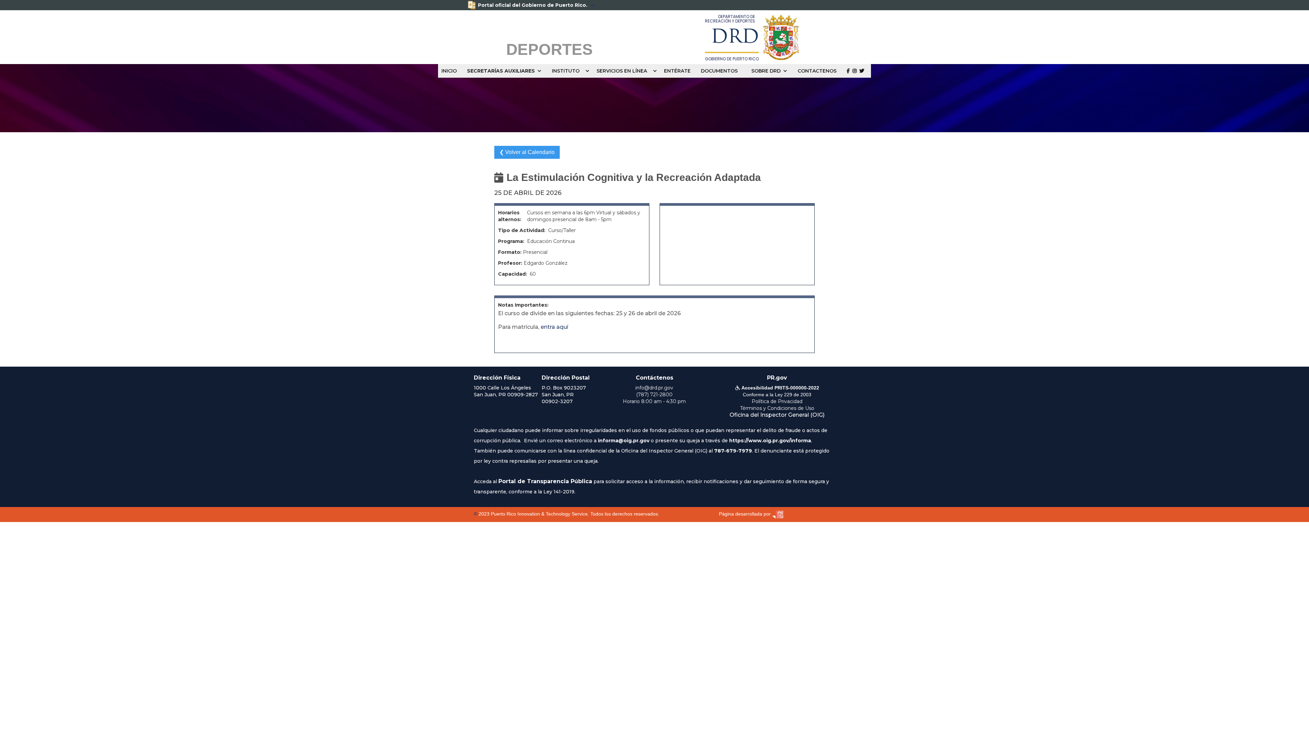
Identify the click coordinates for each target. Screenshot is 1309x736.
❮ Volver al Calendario (527, 152)
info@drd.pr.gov (654, 388)
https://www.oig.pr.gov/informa (770, 441)
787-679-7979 (733, 451)
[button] (506, 71)
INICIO (449, 71)
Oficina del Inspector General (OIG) (777, 415)
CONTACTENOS (817, 71)
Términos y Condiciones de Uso (777, 408)
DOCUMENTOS (719, 71)
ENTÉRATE (677, 71)
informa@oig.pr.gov (623, 441)
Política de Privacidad (777, 401)
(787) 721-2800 (654, 395)
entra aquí (554, 327)
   (855, 70)
